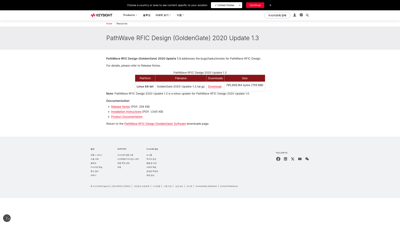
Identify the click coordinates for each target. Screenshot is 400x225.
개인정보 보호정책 (141, 186)
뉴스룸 (149, 155)
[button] (295, 15)
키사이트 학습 (96, 167)
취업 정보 (150, 175)
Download (214, 86)
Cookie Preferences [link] (229, 186)
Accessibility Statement (206, 186)
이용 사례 (95, 159)
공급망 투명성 (152, 171)
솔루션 (146, 15)
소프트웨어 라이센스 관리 (128, 159)
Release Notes (120, 106)
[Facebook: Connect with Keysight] (278, 159)
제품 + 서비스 (96, 155)
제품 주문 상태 (123, 163)
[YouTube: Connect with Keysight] (300, 159)
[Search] (307, 15)
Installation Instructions (126, 111)
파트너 (93, 175)
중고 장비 (95, 171)
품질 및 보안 (151, 163)
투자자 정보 (151, 159)
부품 (119, 167)
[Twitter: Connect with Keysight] (292, 159)
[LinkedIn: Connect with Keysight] (285, 159)
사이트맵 (156, 186)
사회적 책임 (151, 167)
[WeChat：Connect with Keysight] (307, 159)
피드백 (189, 186)
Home (109, 23)
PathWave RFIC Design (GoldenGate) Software (155, 123)
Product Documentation (126, 116)
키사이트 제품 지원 (125, 155)
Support (122, 149)
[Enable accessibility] (7, 218)
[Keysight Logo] (103, 15)
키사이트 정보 (152, 149)
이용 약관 (168, 186)
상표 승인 (179, 186)
